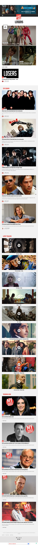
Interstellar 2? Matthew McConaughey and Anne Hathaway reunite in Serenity (27, 63)
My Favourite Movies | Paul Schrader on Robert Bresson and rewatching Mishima (15, 469)
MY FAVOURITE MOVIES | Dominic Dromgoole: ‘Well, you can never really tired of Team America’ (17, 522)
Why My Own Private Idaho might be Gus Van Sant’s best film (12, 195)
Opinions (5, 137)
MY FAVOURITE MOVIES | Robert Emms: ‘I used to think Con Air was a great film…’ (15, 495)
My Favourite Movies (7, 441)
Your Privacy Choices (21, 543)
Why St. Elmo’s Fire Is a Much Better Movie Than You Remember (12, 110)
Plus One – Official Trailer (19, 356)
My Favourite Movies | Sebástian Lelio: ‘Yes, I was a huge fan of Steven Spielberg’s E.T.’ (15, 443)
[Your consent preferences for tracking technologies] (36, 543)
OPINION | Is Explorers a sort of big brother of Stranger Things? (12, 167)
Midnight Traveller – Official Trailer (19, 373)
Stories (4, 61)
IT (19, 539)
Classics (5, 109)
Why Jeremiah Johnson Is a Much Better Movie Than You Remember (13, 139)
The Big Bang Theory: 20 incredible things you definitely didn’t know (13, 44)
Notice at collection (12, 543)
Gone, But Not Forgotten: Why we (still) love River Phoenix (11, 224)
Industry (21, 61)
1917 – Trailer (19, 322)
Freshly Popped (5, 42)
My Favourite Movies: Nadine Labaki (8, 416)
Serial (5, 77)
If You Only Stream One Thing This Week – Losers (10, 79)
